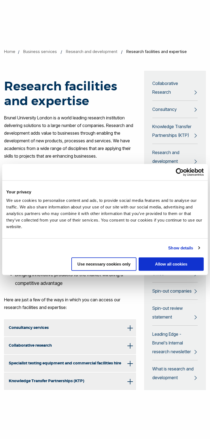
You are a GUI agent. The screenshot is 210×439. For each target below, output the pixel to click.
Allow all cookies (171, 264)
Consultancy (164, 109)
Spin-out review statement (167, 312)
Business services (40, 51)
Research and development (91, 51)
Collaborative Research (165, 88)
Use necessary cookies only (103, 264)
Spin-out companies (172, 291)
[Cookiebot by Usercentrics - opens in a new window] (180, 172)
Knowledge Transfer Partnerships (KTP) (171, 131)
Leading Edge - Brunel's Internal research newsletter (171, 342)
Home (9, 51)
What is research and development (173, 373)
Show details (180, 248)
